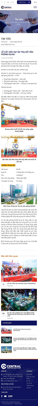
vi (35, 2)
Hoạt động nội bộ (16, 42)
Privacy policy (18, 403)
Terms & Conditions (8, 403)
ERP (12, 2)
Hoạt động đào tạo (7, 44)
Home (5, 22)
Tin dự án (4, 42)
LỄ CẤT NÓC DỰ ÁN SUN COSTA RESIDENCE (21, 283)
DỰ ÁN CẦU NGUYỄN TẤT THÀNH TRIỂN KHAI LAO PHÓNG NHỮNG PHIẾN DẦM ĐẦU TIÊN (25, 349)
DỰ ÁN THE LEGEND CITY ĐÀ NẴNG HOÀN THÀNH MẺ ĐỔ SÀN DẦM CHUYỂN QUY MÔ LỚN (20, 314)
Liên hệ (28, 388)
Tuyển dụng (29, 385)
